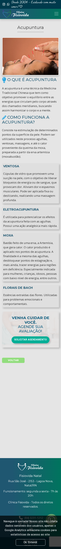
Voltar (13, 360)
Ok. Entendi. (30, 542)
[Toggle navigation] (56, 13)
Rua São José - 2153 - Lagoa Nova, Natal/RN (30, 483)
